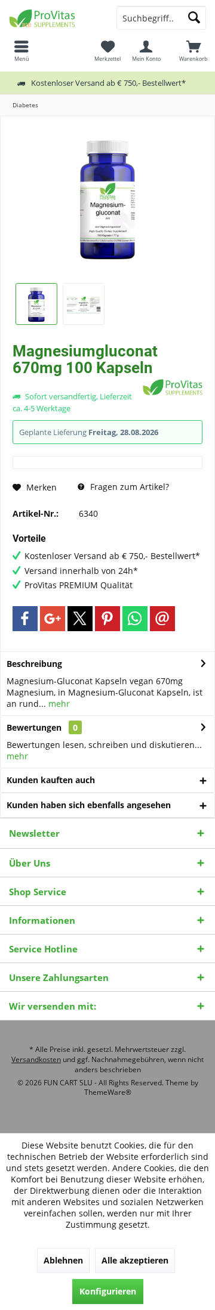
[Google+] (52, 618)
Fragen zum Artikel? (128, 486)
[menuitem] (193, 51)
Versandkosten (36, 1059)
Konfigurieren (107, 1291)
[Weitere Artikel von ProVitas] (172, 387)
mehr (58, 703)
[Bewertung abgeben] (76, 383)
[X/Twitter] (80, 618)
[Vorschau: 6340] (36, 304)
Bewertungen (34, 727)
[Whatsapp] (135, 618)
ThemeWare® (107, 1092)
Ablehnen (63, 1260)
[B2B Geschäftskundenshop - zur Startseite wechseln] (54, 18)
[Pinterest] (107, 618)
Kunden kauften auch (51, 780)
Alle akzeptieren (135, 1260)
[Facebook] (25, 618)
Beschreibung (34, 663)
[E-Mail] (162, 618)
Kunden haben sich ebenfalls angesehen (89, 805)
